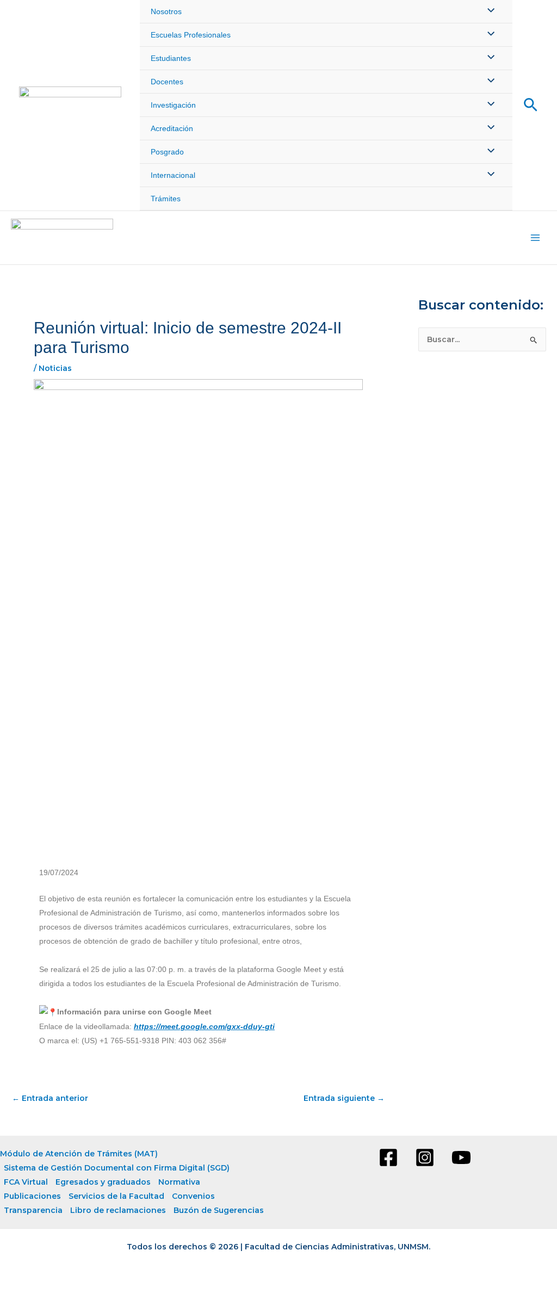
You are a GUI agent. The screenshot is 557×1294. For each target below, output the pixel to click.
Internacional (173, 175)
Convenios (193, 1196)
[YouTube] (461, 1157)
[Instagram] (425, 1157)
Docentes (167, 81)
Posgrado (167, 151)
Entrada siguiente (344, 1098)
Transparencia (33, 1210)
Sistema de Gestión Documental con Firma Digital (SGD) (117, 1168)
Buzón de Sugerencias (219, 1210)
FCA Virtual (26, 1182)
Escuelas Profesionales (191, 34)
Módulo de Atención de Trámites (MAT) (79, 1154)
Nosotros (166, 11)
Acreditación (172, 128)
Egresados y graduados (103, 1182)
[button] (530, 105)
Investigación (173, 105)
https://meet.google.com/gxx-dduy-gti (204, 1026)
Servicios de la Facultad (116, 1196)
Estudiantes (171, 58)
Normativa (179, 1182)
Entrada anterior (50, 1098)
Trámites (166, 198)
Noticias (55, 368)
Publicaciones (32, 1196)
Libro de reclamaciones (118, 1210)
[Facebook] (388, 1157)
